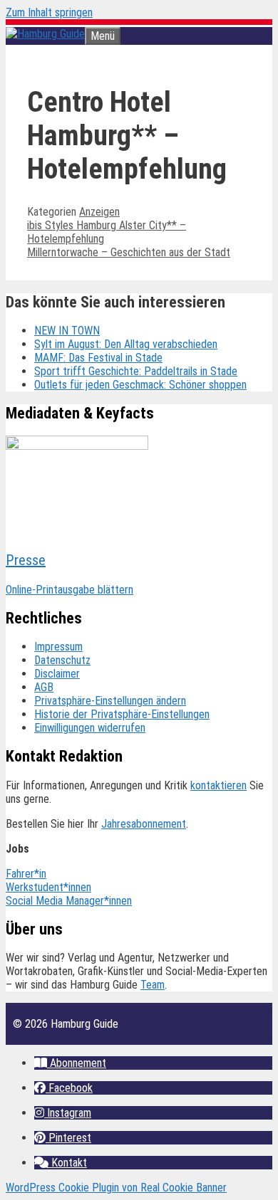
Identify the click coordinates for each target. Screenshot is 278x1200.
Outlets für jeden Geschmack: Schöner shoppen (140, 384)
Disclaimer (57, 673)
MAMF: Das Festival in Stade (98, 357)
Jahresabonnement (143, 824)
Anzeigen (99, 212)
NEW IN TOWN (67, 330)
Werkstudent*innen (48, 887)
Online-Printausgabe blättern (69, 589)
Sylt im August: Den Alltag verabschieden (125, 344)
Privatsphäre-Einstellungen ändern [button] (110, 700)
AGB (43, 687)
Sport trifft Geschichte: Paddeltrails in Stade (135, 371)
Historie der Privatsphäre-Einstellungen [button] (122, 714)
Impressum (58, 646)
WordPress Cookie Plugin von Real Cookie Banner (116, 1187)
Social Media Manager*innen (69, 900)
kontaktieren (218, 785)
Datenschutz (62, 660)
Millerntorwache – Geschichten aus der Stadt (128, 252)
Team (152, 984)
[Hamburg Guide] (45, 34)
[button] (70, 1063)
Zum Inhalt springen (49, 12)
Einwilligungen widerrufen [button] (89, 728)
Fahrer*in (26, 873)
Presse (26, 560)
